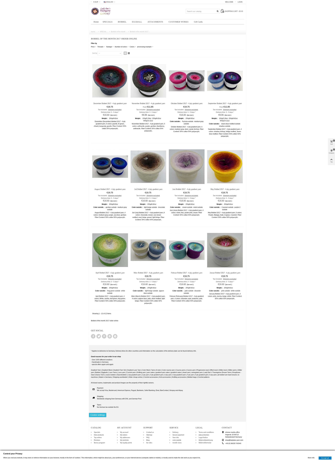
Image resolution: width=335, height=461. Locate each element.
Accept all (325, 458)
